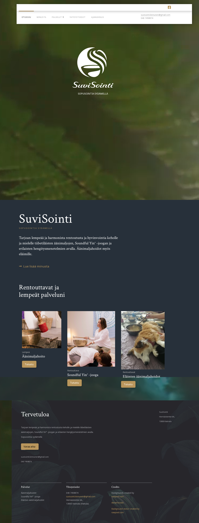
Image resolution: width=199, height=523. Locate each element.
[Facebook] (169, 7)
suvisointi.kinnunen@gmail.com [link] (80, 496)
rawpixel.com (117, 496)
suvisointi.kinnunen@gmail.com (155, 14)
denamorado (117, 502)
